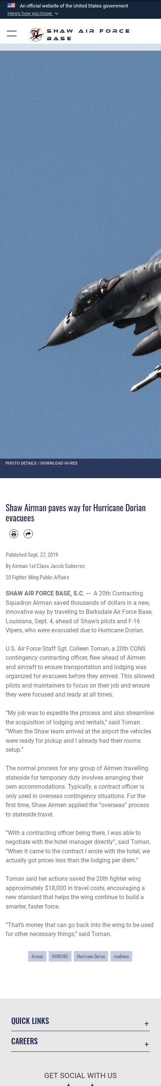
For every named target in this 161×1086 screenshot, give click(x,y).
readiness (121, 956)
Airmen (37, 956)
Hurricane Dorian (91, 956)
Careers (24, 1041)
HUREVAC (60, 956)
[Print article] (13, 533)
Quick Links (30, 1020)
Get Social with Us (80, 1075)
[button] (33, 13)
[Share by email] (28, 533)
